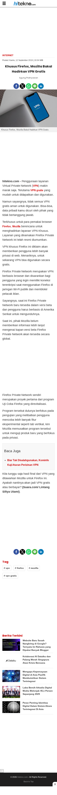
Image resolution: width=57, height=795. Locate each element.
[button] (4, 3)
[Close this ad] (55, 784)
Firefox (6, 226)
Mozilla (16, 226)
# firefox (19, 568)
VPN (35, 185)
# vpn (7, 568)
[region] (28, 30)
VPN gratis (36, 190)
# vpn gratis (10, 575)
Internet (7, 55)
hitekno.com (22, 777)
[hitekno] (25, 4)
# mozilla (33, 568)
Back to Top (29, 781)
